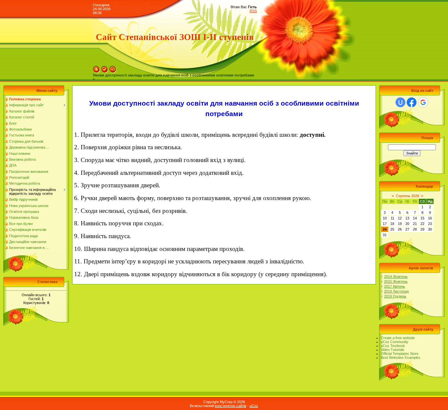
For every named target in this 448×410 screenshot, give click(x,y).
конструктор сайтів (230, 406)
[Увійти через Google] (423, 102)
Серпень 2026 (407, 196)
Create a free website (398, 338)
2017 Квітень (394, 286)
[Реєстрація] (104, 68)
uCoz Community (394, 342)
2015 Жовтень (396, 281)
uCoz (254, 406)
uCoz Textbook (393, 346)
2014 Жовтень (396, 276)
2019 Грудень (395, 296)
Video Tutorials (392, 350)
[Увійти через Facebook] (412, 102)
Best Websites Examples (400, 357)
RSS (253, 11)
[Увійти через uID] (400, 102)
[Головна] (96, 68)
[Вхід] (112, 68)
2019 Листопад (396, 291)
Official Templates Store (399, 354)
